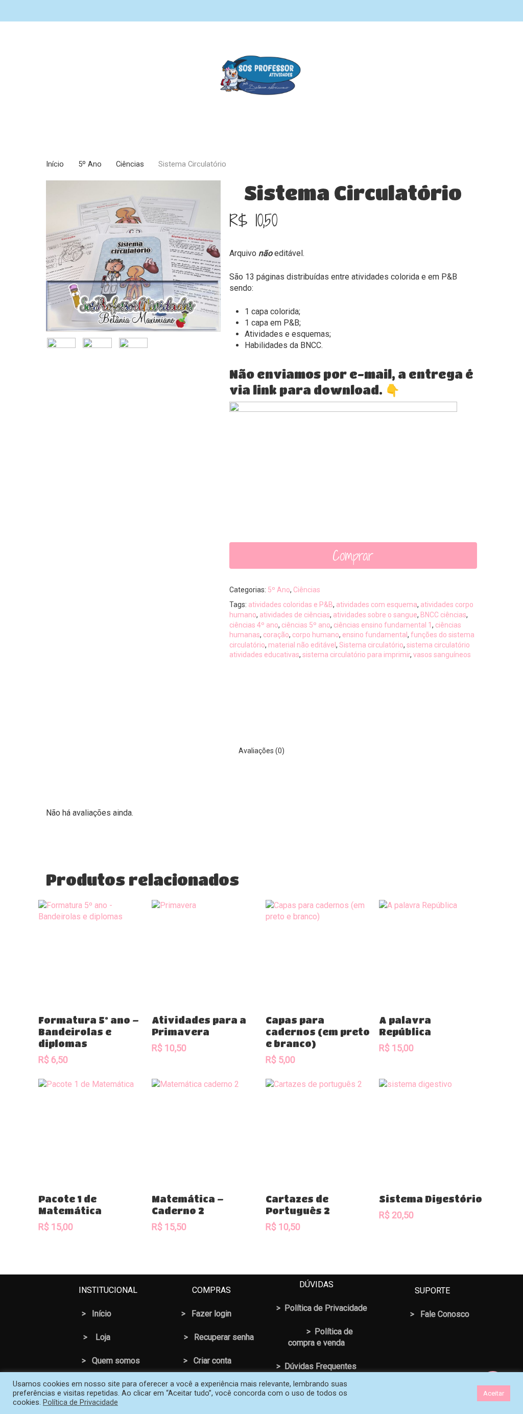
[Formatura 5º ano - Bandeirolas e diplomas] (90, 952)
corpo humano (315, 635)
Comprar (352, 555)
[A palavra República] (431, 952)
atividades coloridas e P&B (290, 604)
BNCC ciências (443, 615)
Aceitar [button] (493, 1393)
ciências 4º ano (253, 625)
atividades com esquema (376, 604)
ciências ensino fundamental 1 (383, 625)
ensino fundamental (375, 635)
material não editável (302, 645)
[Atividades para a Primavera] (204, 952)
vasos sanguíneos (442, 655)
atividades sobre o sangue (375, 615)
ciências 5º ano (305, 625)
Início (55, 164)
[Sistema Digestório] (431, 1131)
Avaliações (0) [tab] (261, 751)
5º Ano (90, 164)
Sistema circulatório (371, 645)
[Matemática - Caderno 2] (204, 1131)
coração (276, 635)
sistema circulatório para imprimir (356, 655)
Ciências (130, 164)
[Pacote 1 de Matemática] (90, 1131)
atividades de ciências (294, 615)
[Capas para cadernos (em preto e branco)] (318, 952)
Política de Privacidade (80, 1402)
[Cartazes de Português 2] (318, 1131)
